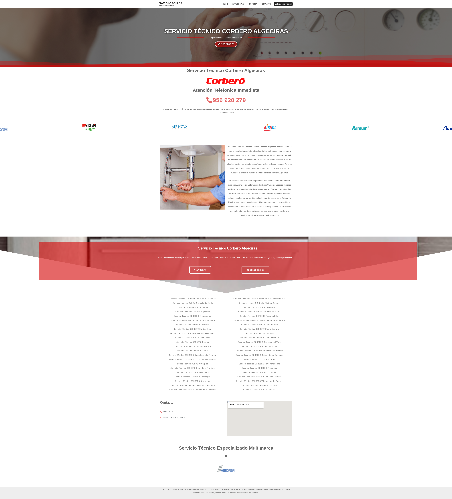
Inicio (225, 4)
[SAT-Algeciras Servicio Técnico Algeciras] (170, 4)
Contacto (266, 4)
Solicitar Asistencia (283, 4)
